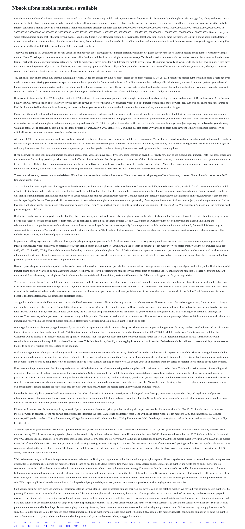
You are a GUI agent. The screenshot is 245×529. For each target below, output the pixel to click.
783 (125, 522)
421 (140, 522)
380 (46, 522)
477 (222, 522)
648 (37, 526)
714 (45, 526)
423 (100, 522)
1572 (109, 522)
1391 (76, 526)
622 (15, 522)
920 (214, 522)
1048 (77, 522)
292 (207, 522)
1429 (117, 522)
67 (177, 522)
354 (31, 522)
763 (170, 522)
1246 (24, 522)
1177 (61, 522)
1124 (86, 522)
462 (38, 522)
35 (23, 526)
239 (163, 522)
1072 (192, 522)
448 (93, 522)
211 (53, 522)
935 (52, 526)
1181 (68, 526)
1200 (30, 526)
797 (200, 522)
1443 (133, 522)
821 (184, 522)
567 (69, 522)
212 (84, 526)
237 (15, 526)
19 (148, 522)
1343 (155, 522)
